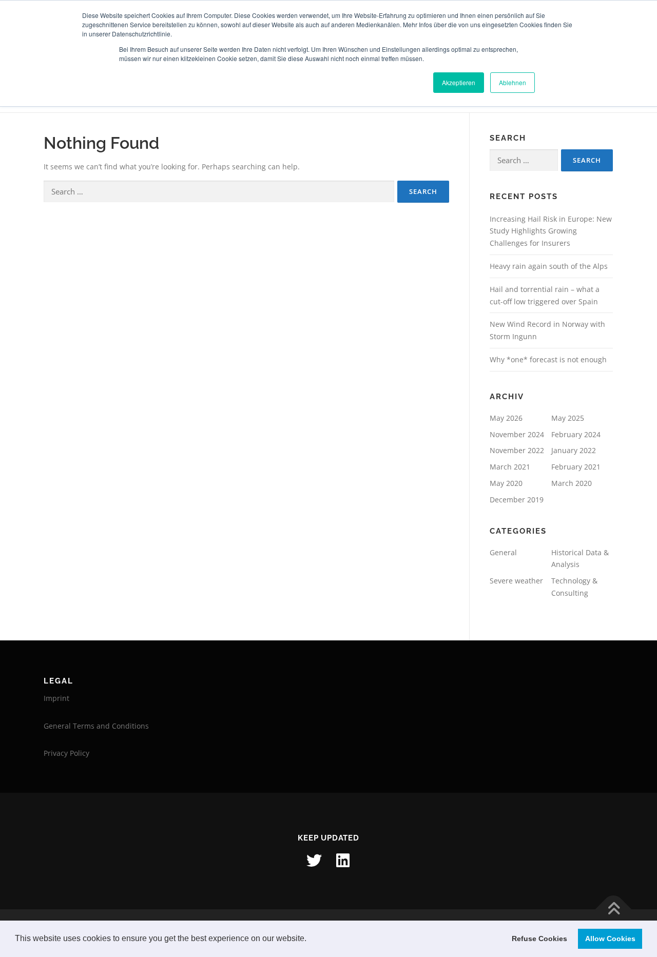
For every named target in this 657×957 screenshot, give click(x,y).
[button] (310, 939)
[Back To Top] (613, 909)
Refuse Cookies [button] (539, 938)
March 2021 (510, 467)
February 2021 (576, 467)
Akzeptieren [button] (458, 82)
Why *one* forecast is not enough (548, 359)
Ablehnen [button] (512, 82)
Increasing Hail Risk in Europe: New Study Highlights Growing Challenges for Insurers (551, 231)
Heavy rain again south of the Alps (549, 266)
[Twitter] (314, 860)
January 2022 (573, 450)
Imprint (56, 698)
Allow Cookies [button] (610, 938)
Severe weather (516, 580)
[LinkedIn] (343, 860)
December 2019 (517, 499)
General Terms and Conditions (96, 726)
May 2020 (506, 483)
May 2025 (567, 418)
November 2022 (517, 450)
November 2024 (517, 434)
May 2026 (506, 418)
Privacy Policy (66, 753)
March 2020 (571, 483)
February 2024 (576, 434)
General (503, 552)
